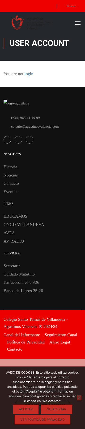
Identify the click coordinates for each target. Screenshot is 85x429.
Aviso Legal (59, 342)
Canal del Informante (22, 334)
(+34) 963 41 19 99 (25, 118)
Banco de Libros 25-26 (23, 290)
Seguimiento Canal (61, 334)
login (29, 73)
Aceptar (26, 409)
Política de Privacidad (26, 342)
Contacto (11, 183)
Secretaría (12, 265)
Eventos (10, 191)
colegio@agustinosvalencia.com (35, 126)
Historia (10, 166)
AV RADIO (14, 241)
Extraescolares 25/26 (21, 282)
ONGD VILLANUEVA (24, 224)
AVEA (9, 232)
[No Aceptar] (79, 397)
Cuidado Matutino (19, 274)
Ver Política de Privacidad (42, 419)
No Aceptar (56, 409)
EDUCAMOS (15, 216)
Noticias (11, 175)
